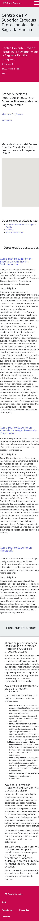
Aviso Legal (7, 909)
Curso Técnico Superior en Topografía (16, 549)
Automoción (7, 120)
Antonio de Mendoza (14, 232)
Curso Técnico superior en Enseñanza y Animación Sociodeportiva (16, 261)
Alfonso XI (10, 229)
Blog (4, 901)
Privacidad (24, 909)
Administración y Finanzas (12, 114)
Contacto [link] (6, 916)
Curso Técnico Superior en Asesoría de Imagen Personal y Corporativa (18, 430)
